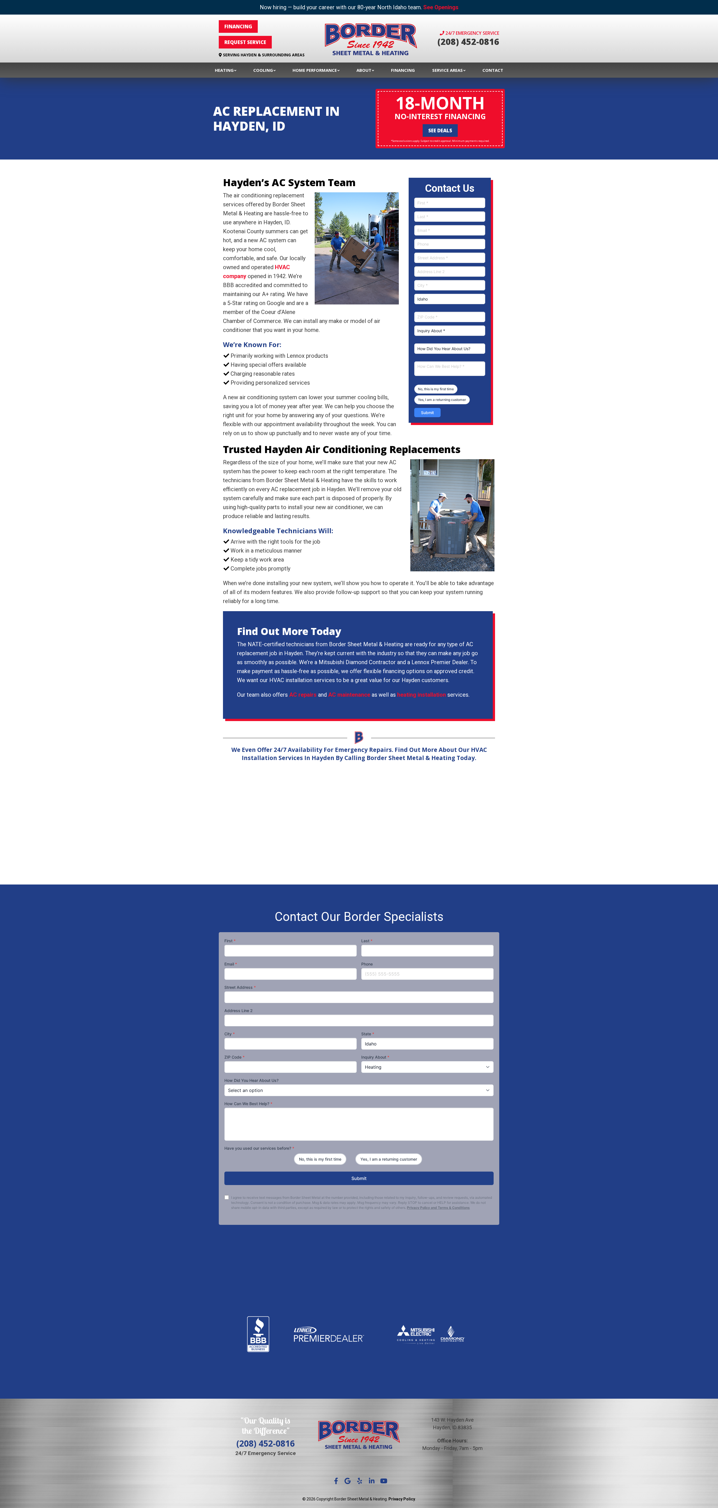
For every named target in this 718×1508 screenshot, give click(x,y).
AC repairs (303, 694)
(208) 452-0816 (468, 41)
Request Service (245, 42)
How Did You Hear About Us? (251, 1080)
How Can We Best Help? (248, 1103)
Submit (427, 412)
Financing (238, 26)
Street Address (240, 987)
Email (230, 964)
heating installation (421, 694)
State (367, 1033)
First (230, 940)
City (229, 1033)
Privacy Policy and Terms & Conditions (438, 1208)
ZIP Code (234, 1057)
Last (366, 940)
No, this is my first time (436, 389)
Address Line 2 (238, 1010)
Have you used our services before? (259, 1148)
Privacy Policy (401, 1499)
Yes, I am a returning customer (442, 400)
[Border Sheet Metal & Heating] (370, 38)
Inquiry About (375, 1057)
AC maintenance (349, 694)
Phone (367, 964)
